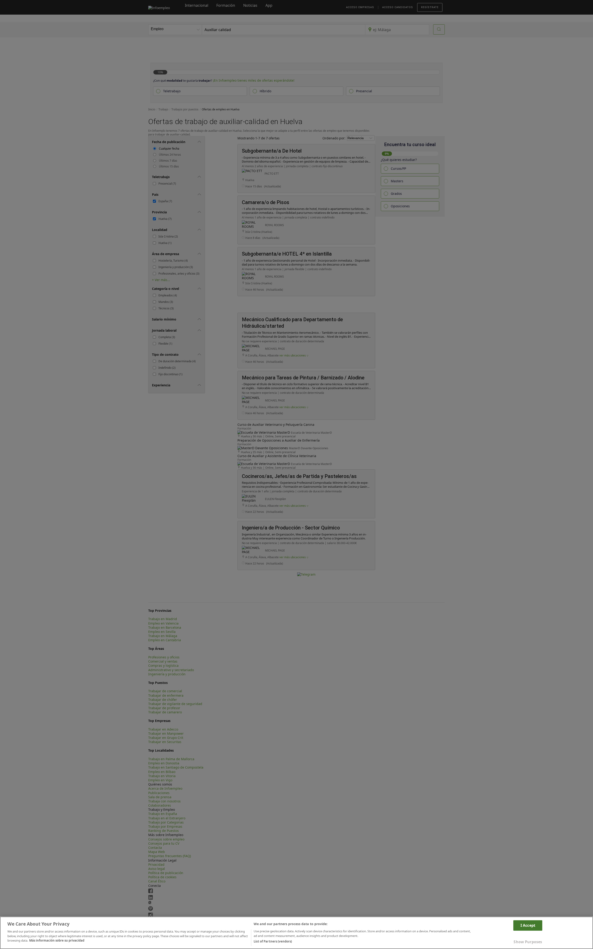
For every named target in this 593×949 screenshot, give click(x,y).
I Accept (527, 925)
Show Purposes (528, 941)
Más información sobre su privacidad (56, 940)
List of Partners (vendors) (273, 941)
